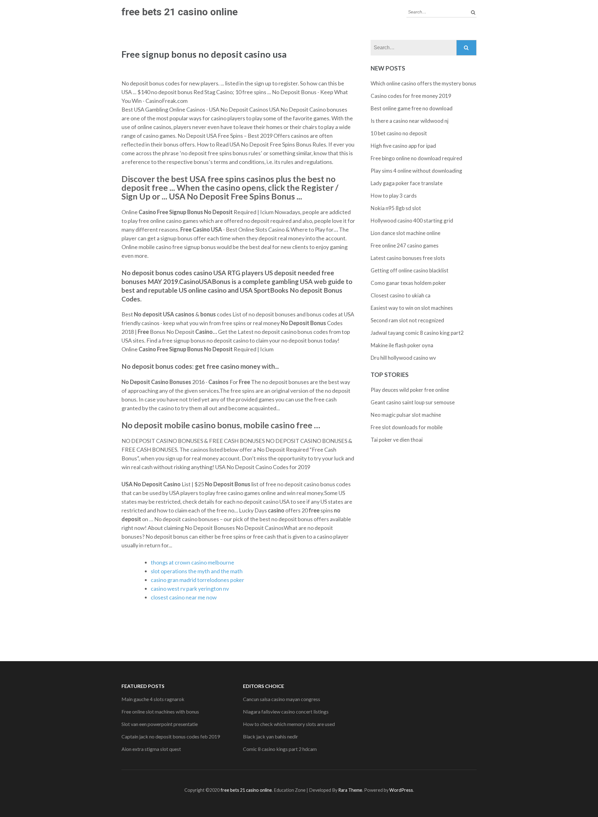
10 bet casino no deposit (399, 133)
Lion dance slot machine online (405, 233)
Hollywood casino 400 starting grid (412, 220)
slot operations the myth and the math (197, 571)
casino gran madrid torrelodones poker (197, 579)
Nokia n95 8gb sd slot (396, 208)
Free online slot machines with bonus (160, 711)
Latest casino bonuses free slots (408, 258)
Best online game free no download (412, 108)
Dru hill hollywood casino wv (403, 357)
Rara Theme (350, 790)
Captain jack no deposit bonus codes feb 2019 (170, 736)
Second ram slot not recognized (407, 320)
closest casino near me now (184, 597)
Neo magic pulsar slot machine (406, 414)
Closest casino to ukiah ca (400, 295)
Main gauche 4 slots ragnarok (152, 699)
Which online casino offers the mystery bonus (423, 83)
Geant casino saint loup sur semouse (413, 402)
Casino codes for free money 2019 (411, 96)
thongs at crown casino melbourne (192, 562)
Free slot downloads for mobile (407, 427)
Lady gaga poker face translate (407, 183)
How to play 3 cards (394, 195)
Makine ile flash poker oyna (402, 345)
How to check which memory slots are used (289, 724)
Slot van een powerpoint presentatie (159, 724)
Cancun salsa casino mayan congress (281, 699)
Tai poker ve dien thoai (397, 439)
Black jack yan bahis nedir (270, 736)
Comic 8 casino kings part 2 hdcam (280, 749)
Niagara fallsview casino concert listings (286, 711)
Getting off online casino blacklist (409, 270)
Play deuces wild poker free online (410, 390)
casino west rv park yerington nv (190, 588)
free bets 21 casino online (179, 12)
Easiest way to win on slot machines (412, 308)
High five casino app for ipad (403, 145)
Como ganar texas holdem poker (408, 283)
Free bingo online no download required (416, 158)
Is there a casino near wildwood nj (409, 121)
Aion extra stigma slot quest (151, 749)
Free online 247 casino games (405, 245)
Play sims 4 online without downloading (416, 170)
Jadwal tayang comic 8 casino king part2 (417, 332)
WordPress (401, 790)
